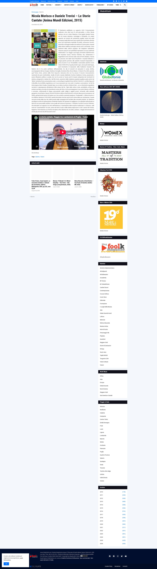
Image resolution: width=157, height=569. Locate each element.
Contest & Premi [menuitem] (69, 5)
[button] (121, 5)
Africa (101, 376)
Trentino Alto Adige (105, 471)
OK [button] (6, 564)
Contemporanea (104, 290)
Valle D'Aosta (103, 477)
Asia (101, 379)
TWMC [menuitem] (117, 5)
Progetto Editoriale (34, 1)
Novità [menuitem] (80, 5)
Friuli (101, 426)
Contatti (66, 1)
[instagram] (118, 1)
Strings (102, 349)
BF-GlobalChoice (104, 284)
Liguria (102, 432)
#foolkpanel (103, 271)
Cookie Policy (108, 566)
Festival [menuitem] (48, 5)
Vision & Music (104, 361)
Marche (102, 439)
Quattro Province (105, 455)
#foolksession (104, 274)
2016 (112, 511)
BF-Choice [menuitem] (110, 5)
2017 (112, 514)
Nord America (104, 389)
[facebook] (113, 1)
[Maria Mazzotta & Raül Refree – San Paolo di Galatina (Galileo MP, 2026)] (84, 173)
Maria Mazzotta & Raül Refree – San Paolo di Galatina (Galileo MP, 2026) (84, 183)
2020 (112, 524)
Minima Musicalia (105, 323)
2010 (112, 492)
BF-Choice (103, 281)
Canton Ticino (104, 419)
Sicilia (101, 464)
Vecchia (93, 196)
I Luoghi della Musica (106, 307)
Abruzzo (102, 406)
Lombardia (103, 435)
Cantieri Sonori (104, 287)
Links (77, 1)
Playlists (102, 336)
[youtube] (126, 1)
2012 (112, 498)
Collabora (59, 1)
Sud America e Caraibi (106, 395)
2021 (112, 527)
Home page (35, 12)
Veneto (102, 481)
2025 (112, 540)
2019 (112, 521)
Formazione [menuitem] (100, 5)
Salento (41, 12)
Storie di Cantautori (105, 345)
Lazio (101, 429)
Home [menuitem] (42, 5)
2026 (112, 543)
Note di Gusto (104, 329)
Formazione (103, 303)
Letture (102, 316)
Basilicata (103, 409)
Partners (72, 1)
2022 (112, 530)
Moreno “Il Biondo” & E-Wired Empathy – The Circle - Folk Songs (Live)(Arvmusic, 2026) (61, 183)
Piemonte (102, 448)
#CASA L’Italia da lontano (107, 268)
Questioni (102, 339)
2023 (112, 534)
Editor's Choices (52, 1)
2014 (112, 504)
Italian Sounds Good (105, 313)
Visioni (42, 156)
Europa (102, 382)
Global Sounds (104, 385)
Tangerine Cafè (104, 358)
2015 (112, 508)
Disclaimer (117, 566)
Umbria (102, 474)
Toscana (102, 468)
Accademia (103, 277)
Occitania (102, 445)
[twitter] (123, 1)
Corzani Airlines (104, 294)
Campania (103, 416)
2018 (112, 517)
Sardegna (102, 461)
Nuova (32, 196)
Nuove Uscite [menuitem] (89, 5)
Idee (101, 310)
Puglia (102, 451)
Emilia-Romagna (104, 422)
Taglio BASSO (104, 355)
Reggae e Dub (104, 342)
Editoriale (102, 300)
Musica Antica (104, 326)
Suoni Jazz (103, 352)
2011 (112, 495)
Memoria (102, 320)
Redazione (43, 1)
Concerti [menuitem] (58, 5)
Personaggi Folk (104, 332)
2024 (112, 537)
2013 (112, 501)
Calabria (102, 413)
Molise (102, 442)
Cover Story (103, 297)
